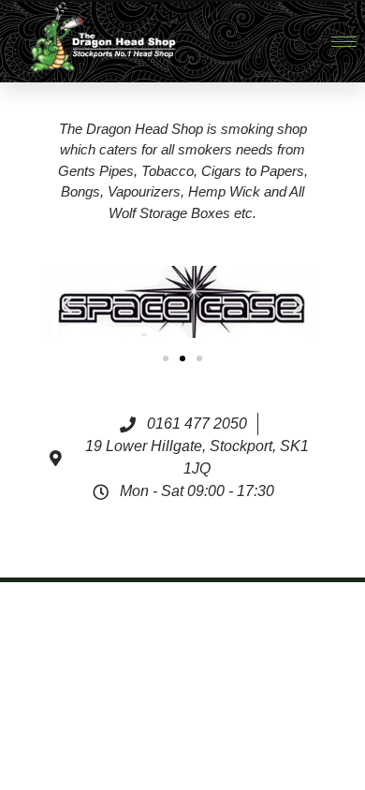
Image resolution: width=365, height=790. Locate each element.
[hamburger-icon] (344, 41)
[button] (67, 304)
